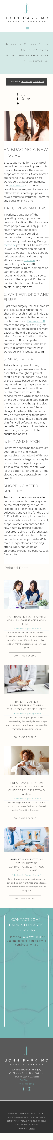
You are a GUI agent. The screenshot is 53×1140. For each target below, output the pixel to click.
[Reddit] (28, 99)
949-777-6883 (32, 937)
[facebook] (23, 1089)
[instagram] (29, 1089)
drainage (29, 260)
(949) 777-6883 (26, 1084)
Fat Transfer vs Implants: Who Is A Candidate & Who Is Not (26, 620)
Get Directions (26, 1080)
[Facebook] (17, 99)
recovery (9, 245)
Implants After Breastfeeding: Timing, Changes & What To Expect (26, 705)
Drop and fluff (36, 321)
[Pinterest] (17, 104)
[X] (23, 99)
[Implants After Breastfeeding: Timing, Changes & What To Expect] (26, 679)
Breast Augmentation (32, 81)
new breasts (16, 185)
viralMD (32, 1128)
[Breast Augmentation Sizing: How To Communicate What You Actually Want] (26, 839)
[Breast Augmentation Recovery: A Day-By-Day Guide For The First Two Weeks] (26, 760)
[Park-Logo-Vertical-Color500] (26, 3)
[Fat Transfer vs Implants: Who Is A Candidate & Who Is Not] (26, 594)
